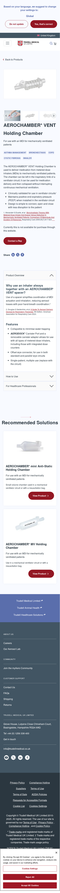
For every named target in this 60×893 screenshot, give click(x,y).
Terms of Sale (20, 794)
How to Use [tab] (12, 376)
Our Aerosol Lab (11, 649)
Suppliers (21, 788)
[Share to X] (17, 254)
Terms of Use (37, 788)
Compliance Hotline (39, 782)
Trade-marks (15, 831)
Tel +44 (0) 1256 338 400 (16, 733)
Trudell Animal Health (28, 607)
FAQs (6, 693)
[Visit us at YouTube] (6, 757)
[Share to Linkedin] (13, 254)
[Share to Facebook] (22, 254)
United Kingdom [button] (48, 35)
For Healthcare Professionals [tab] (21, 386)
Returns (7, 704)
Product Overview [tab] (15, 275)
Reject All (30, 877)
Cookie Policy (43, 826)
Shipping (8, 699)
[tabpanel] (29, 326)
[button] (43, 24)
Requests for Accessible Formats (30, 800)
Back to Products (14, 59)
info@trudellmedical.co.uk (16, 748)
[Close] (56, 852)
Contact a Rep (15, 240)
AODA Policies (39, 794)
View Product (39, 495)
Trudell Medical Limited (28, 600)
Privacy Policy (17, 782)
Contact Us (9, 687)
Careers (7, 643)
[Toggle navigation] (7, 43)
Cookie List (19, 806)
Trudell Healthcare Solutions (28, 614)
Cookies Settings (38, 806)
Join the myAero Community (18, 668)
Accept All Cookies (29, 885)
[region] (30, 870)
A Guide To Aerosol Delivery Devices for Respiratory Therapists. (29, 310)
